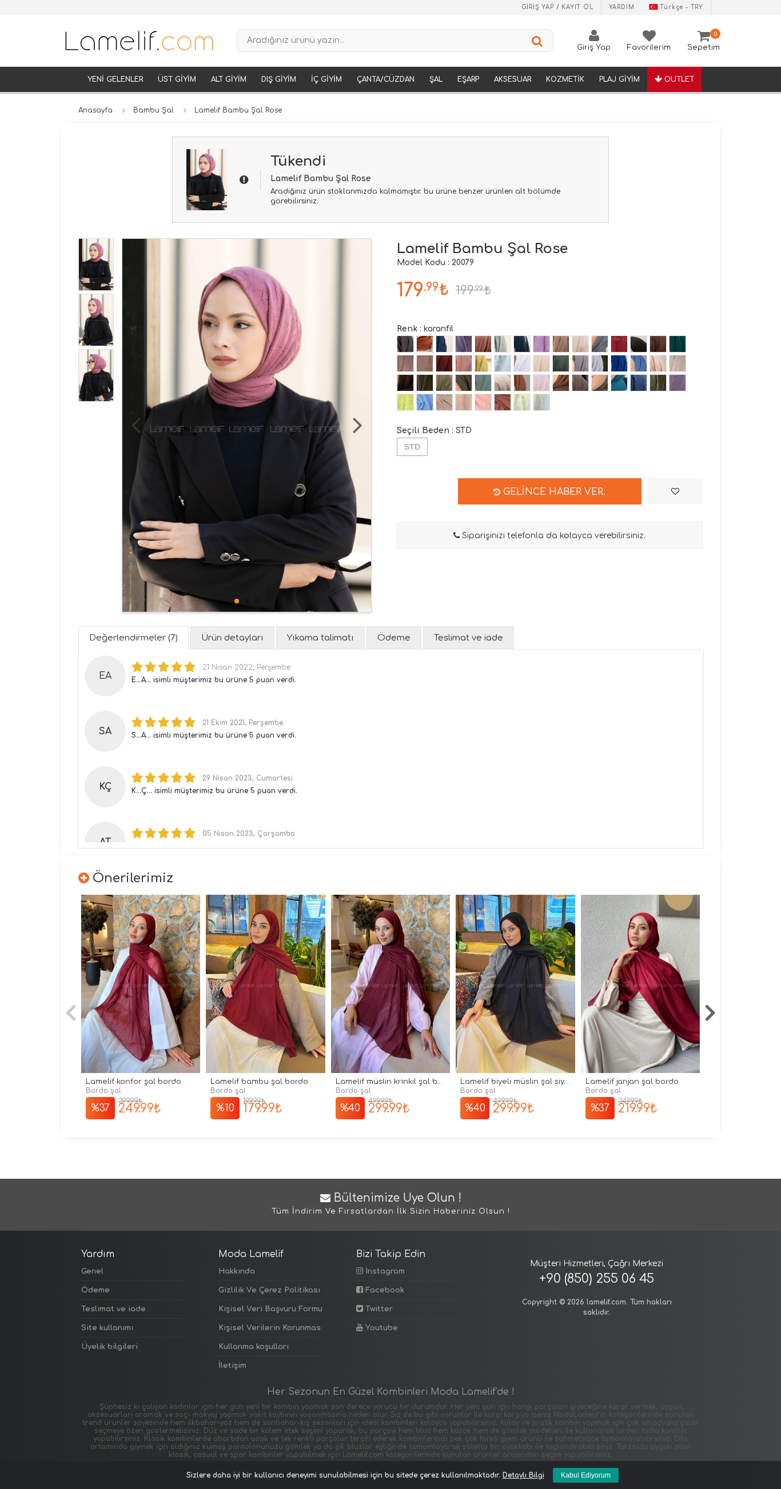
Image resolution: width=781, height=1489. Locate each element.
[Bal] (502, 402)
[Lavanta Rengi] (463, 344)
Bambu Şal (153, 110)
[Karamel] (463, 402)
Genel (92, 1271)
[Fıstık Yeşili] (405, 402)
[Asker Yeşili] (424, 382)
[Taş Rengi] (580, 344)
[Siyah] (638, 344)
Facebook (383, 1290)
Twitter (378, 1309)
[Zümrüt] (677, 344)
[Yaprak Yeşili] (560, 363)
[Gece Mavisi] (444, 344)
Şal (436, 79)
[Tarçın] (483, 344)
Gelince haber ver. (552, 492)
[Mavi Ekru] (619, 382)
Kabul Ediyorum (586, 1475)
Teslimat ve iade (113, 1309)
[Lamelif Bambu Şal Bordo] (265, 984)
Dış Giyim (278, 79)
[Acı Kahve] (658, 344)
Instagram (384, 1271)
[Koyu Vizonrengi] (502, 382)
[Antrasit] (405, 344)
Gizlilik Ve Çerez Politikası (269, 1290)
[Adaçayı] (599, 382)
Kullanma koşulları (253, 1347)
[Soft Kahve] (424, 363)
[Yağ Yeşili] (483, 363)
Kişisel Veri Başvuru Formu (269, 1309)
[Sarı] (522, 402)
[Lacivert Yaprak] (444, 382)
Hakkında (236, 1271)
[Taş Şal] (677, 363)
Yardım (622, 7)
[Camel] (444, 402)
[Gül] (405, 363)
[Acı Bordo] (444, 363)
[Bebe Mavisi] (502, 363)
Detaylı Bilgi (523, 1475)
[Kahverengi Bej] (658, 363)
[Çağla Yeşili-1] (502, 344)
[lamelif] (138, 41)
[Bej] (541, 363)
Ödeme (95, 1290)
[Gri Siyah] (580, 363)
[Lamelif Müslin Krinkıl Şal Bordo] (390, 984)
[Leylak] (677, 382)
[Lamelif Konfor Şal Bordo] (140, 984)
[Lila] (541, 344)
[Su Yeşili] (541, 402)
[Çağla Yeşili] (483, 382)
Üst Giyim (177, 79)
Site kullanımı (107, 1328)
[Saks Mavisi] (619, 363)
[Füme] (599, 344)
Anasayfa (95, 110)
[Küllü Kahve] (580, 382)
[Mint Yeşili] (658, 382)
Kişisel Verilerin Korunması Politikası (269, 1328)
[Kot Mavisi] (638, 363)
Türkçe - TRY (681, 7)
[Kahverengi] (560, 382)
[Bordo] (619, 344)
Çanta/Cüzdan (386, 79)
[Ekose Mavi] (424, 402)
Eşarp (468, 79)
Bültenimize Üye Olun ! (391, 1203)
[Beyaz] (522, 363)
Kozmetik (565, 79)
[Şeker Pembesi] (483, 402)
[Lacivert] (522, 344)
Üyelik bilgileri (109, 1347)
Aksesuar (512, 79)
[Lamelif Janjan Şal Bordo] (640, 984)
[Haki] (463, 382)
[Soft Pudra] (463, 363)
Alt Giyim (228, 79)
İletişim (232, 1366)
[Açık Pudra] (541, 382)
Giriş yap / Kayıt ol (557, 7)
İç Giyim (326, 79)
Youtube (380, 1328)
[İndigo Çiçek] (638, 382)
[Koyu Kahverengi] (405, 382)
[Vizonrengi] (560, 344)
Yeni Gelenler (115, 79)
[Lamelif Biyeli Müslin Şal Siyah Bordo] (515, 984)
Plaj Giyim (619, 79)
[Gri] (599, 363)
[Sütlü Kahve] (522, 382)
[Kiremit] (424, 344)
